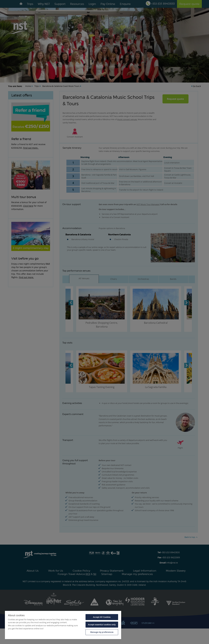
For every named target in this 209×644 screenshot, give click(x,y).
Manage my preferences (101, 632)
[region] (63, 625)
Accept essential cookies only (102, 624)
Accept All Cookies (101, 617)
